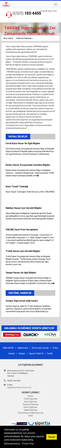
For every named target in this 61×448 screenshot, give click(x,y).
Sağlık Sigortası (30, 410)
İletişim (22, 353)
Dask (30, 415)
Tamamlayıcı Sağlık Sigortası (30, 413)
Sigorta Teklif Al (36, 353)
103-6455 (26, 13)
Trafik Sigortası (30, 399)
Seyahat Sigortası (30, 404)
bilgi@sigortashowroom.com (19, 387)
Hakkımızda (22, 348)
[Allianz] (12, 334)
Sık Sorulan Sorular (40, 348)
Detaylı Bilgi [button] (28, 443)
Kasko (30, 396)
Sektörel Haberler (24, 38)
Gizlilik (50, 353)
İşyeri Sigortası (30, 401)
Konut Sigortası (30, 407)
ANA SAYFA (8, 348)
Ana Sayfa (8, 38)
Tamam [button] (51, 437)
